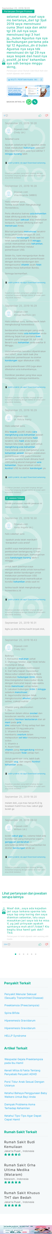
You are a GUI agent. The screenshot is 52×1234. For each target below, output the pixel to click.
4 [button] (27, 954)
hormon (19, 719)
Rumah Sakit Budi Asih (33, 71)
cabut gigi (17, 835)
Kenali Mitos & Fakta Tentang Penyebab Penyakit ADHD (22, 1072)
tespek (13, 431)
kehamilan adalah (14, 453)
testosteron (31, 719)
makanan (24, 658)
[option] (26, 927)
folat (38, 264)
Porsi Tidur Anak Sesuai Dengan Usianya (24, 1083)
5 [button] (31, 954)
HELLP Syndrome (15, 1035)
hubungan (29, 147)
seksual (25, 219)
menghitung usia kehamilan (20, 447)
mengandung (27, 749)
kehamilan (37, 243)
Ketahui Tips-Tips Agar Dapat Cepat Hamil (22, 1117)
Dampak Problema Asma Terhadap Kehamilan (19, 1106)
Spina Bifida (11, 1013)
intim (32, 677)
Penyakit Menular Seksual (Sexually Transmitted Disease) (23, 996)
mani (7, 722)
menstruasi (11, 225)
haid (38, 336)
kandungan (23, 237)
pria (19, 722)
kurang (18, 153)
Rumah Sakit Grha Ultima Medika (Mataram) (19, 1170)
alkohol (26, 698)
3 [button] (23, 954)
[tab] (26, 494)
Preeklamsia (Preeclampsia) (21, 1005)
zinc (7, 725)
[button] (26, 115)
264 (6, 944)
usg (16, 761)
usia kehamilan (38, 213)
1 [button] (15, 954)
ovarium (21, 734)
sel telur (23, 737)
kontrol (9, 468)
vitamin (25, 264)
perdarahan (23, 841)
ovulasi (34, 713)
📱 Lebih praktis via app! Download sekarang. (25, 163)
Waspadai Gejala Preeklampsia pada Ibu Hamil (23, 1061)
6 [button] (35, 954)
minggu (9, 153)
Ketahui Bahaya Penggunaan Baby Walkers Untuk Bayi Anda (25, 1095)
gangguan (10, 841)
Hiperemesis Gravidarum (19, 1020)
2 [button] (19, 954)
